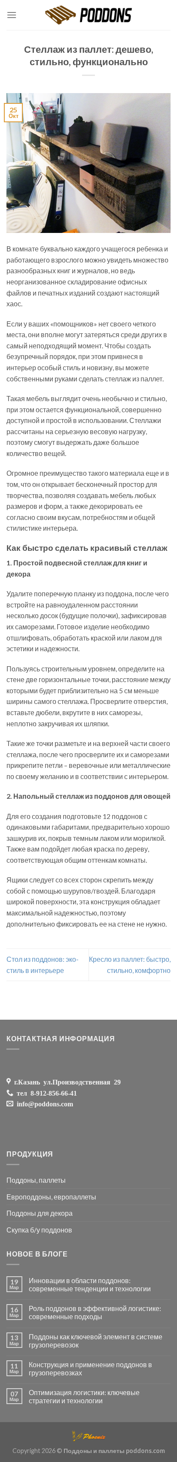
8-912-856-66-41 (52, 1092)
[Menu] (11, 14)
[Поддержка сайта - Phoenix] (88, 1435)
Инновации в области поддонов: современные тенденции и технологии (90, 1284)
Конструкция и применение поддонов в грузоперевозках (90, 1368)
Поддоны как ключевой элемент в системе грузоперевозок (95, 1340)
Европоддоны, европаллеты (51, 1197)
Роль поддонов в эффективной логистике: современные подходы (95, 1312)
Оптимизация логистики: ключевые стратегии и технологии (84, 1396)
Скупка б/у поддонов (39, 1230)
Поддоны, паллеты (36, 1180)
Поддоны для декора (39, 1213)
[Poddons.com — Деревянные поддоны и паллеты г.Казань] (89, 15)
